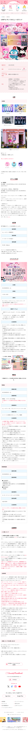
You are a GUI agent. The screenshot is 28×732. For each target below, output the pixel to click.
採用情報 (3, 701)
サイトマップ (4, 703)
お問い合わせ (17, 703)
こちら (15, 537)
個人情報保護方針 (5, 705)
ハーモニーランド (20, 712)
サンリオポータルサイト (9, 712)
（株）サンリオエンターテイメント (14, 714)
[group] (14, 719)
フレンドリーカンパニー (19, 701)
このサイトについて (18, 705)
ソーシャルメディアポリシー (7, 707)
